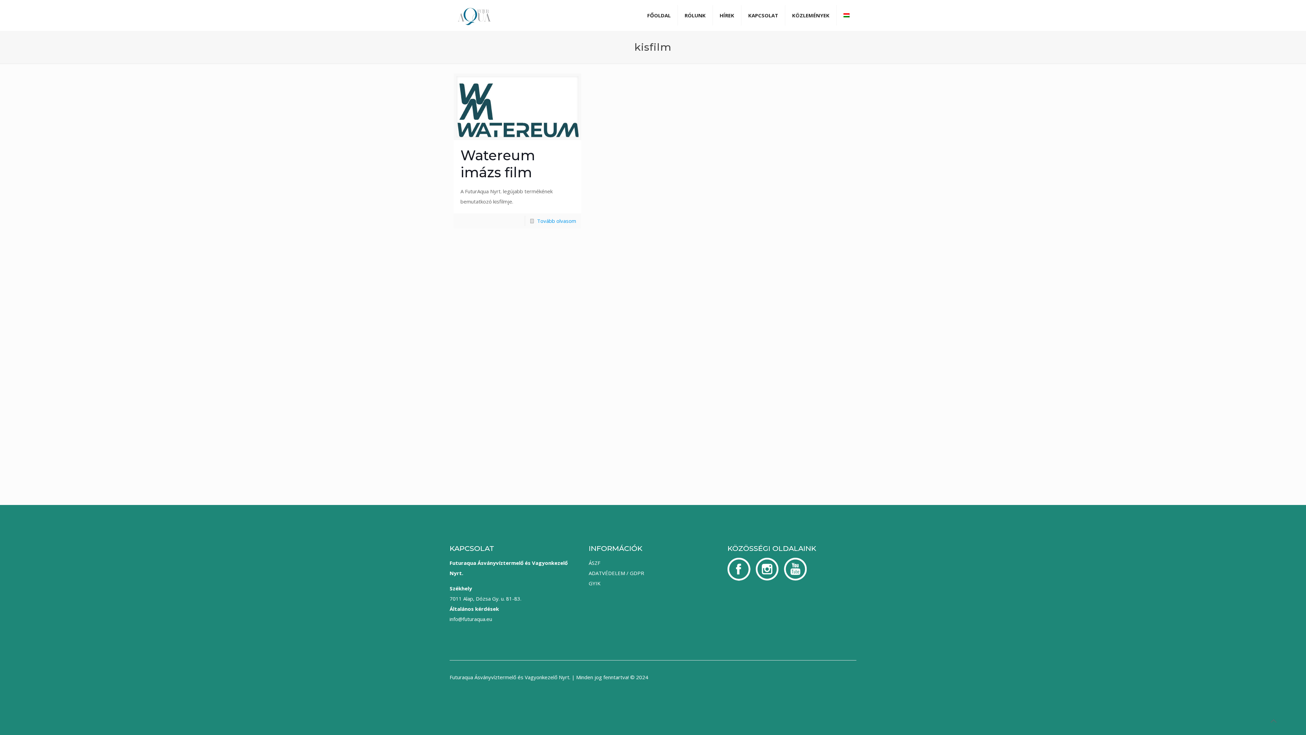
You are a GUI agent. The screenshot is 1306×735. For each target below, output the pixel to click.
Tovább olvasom (556, 220)
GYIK (595, 583)
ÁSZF (594, 562)
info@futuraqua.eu (471, 619)
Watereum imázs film (498, 164)
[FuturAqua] (473, 15)
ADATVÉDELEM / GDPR (616, 573)
